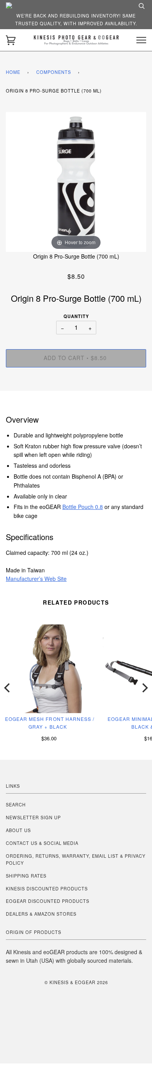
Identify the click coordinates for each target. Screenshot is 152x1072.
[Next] (144, 688)
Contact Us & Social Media (42, 843)
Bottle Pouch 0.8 (82, 507)
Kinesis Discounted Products (47, 888)
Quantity (76, 316)
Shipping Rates (26, 876)
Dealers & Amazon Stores (41, 914)
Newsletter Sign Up (33, 817)
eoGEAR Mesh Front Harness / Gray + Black (49, 722)
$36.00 (49, 738)
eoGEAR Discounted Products (47, 901)
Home (13, 72)
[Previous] (8, 688)
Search (16, 804)
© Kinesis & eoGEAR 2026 (76, 982)
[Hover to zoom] (76, 181)
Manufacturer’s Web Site (36, 578)
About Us (18, 830)
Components (53, 72)
